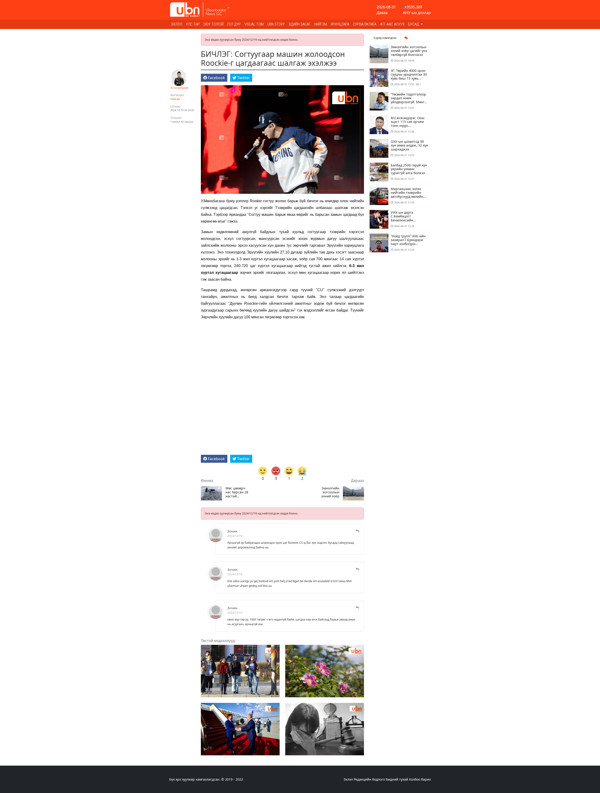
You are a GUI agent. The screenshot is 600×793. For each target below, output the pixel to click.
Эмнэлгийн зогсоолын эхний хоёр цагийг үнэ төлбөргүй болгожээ (330, 492)
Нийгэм (320, 24)
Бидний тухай (397, 779)
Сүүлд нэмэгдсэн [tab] (385, 38)
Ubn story (276, 24)
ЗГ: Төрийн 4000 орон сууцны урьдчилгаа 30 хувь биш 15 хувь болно (409, 76)
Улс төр (193, 24)
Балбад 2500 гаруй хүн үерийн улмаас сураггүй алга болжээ (409, 169)
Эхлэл (176, 24)
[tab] (406, 38)
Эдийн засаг (300, 24)
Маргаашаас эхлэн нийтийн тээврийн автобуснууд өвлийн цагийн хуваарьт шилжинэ (407, 197)
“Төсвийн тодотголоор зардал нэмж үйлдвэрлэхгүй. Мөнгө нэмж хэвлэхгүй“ (408, 100)
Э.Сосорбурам (179, 87)
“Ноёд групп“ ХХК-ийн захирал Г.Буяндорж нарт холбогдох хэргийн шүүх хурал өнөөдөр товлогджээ (408, 244)
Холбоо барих (420, 779)
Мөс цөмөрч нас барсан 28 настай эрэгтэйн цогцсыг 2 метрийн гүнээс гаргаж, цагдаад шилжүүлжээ (238, 492)
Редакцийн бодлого (369, 779)
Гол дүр (234, 24)
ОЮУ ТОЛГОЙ (213, 24)
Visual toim (254, 24)
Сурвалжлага (364, 24)
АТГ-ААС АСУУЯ (392, 24)
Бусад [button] (414, 24)
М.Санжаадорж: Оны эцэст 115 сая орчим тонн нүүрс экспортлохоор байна (408, 124)
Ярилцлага (340, 24)
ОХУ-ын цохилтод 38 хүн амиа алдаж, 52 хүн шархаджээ (409, 145)
